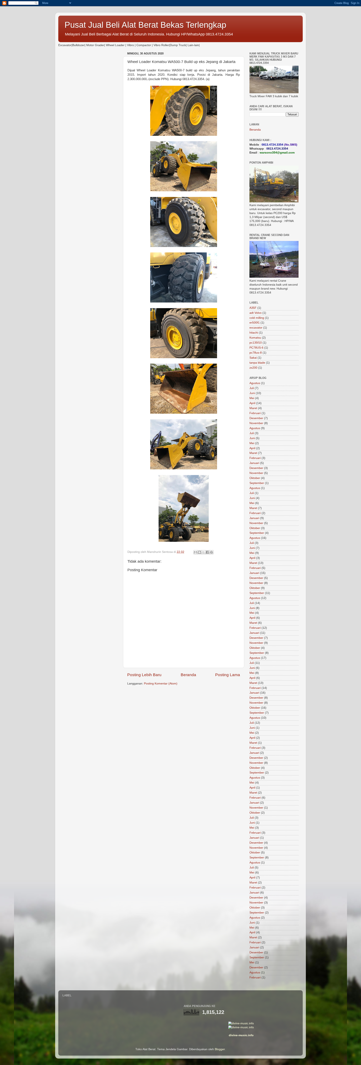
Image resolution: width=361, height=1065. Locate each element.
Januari (254, 463)
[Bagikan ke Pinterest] (211, 552)
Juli (251, 388)
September (256, 483)
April (252, 403)
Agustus (254, 383)
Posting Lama (227, 675)
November (256, 423)
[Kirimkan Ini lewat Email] (195, 552)
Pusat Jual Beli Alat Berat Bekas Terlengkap (145, 24)
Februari (255, 413)
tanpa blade (257, 362)
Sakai (253, 357)
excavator (255, 327)
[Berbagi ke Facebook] (207, 552)
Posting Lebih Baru (144, 675)
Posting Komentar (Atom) (160, 683)
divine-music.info (241, 1035)
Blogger (220, 1049)
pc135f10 (255, 342)
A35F (253, 307)
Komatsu (255, 337)
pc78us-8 (255, 352)
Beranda (188, 675)
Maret (253, 408)
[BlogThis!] (199, 552)
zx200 (253, 367)
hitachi (253, 332)
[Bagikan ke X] (203, 552)
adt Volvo (255, 312)
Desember (256, 418)
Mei (251, 398)
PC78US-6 (256, 347)
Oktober (254, 478)
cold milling (256, 317)
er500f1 (254, 322)
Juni (252, 393)
